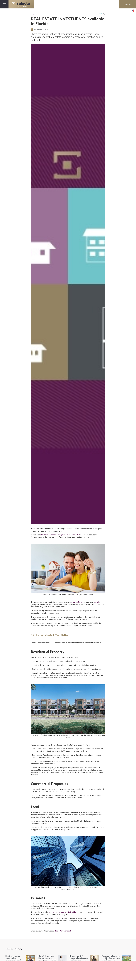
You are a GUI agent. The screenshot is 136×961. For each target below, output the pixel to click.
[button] (133, 10)
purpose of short (77, 602)
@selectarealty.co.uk (63, 930)
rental (96, 602)
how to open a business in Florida (62, 912)
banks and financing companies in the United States (62, 534)
